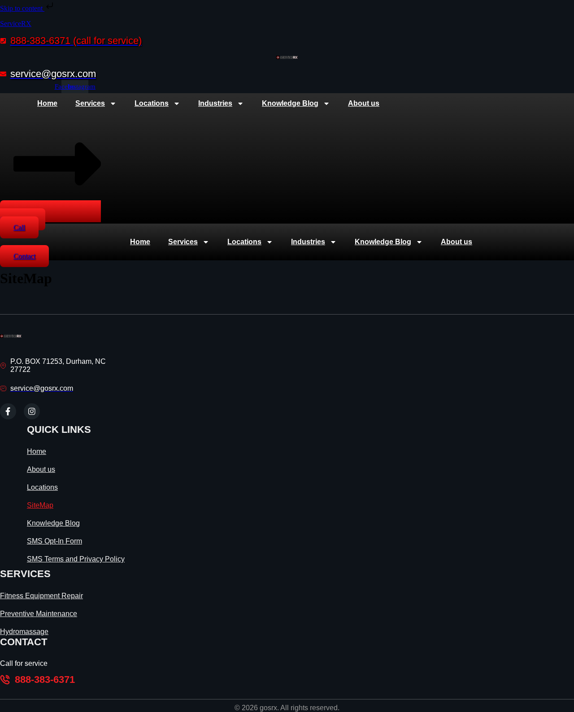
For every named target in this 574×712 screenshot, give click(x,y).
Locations (152, 103)
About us (363, 103)
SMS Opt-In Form (54, 541)
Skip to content (22, 8)
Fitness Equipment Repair (41, 596)
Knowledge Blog (290, 103)
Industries (215, 103)
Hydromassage (24, 631)
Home (47, 103)
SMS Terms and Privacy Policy (76, 559)
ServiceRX (15, 23)
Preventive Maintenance (38, 613)
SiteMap (40, 505)
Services (90, 103)
